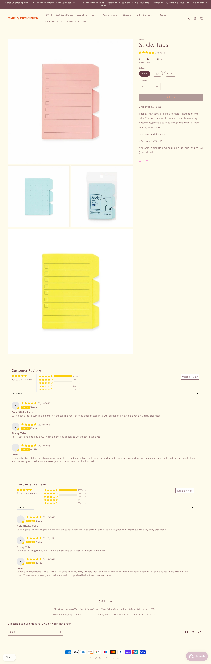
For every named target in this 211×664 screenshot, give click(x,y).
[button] (188, 18)
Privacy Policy (104, 614)
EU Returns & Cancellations (144, 614)
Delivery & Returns (138, 608)
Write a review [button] (190, 376)
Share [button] (145, 160)
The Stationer (101, 658)
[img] (29, 403)
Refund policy (121, 614)
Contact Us (71, 608)
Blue (157, 73)
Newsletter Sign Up (62, 614)
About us (58, 608)
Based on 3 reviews (22, 379)
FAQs (152, 608)
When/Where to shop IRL (113, 608)
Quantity (143, 80)
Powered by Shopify (113, 658)
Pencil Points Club (89, 608)
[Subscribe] (60, 631)
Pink (144, 73)
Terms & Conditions (85, 614)
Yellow (170, 73)
